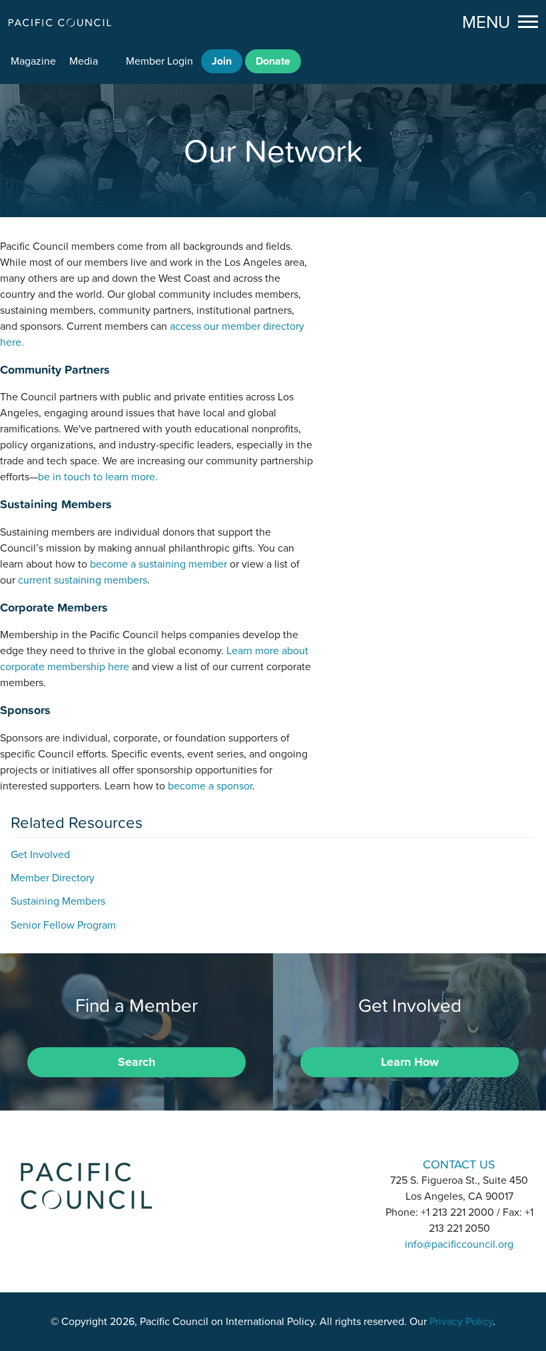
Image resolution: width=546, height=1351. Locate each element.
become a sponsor (210, 786)
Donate (273, 61)
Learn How (410, 1062)
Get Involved (40, 854)
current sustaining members (82, 580)
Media (83, 61)
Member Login (159, 61)
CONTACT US (459, 1164)
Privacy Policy (461, 1321)
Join (222, 61)
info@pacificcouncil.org (459, 1244)
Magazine (33, 61)
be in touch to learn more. (98, 477)
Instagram (273, 1163)
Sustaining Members (58, 901)
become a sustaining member (158, 564)
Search (136, 1062)
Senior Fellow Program (63, 925)
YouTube (307, 1163)
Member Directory (53, 878)
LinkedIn (238, 1163)
